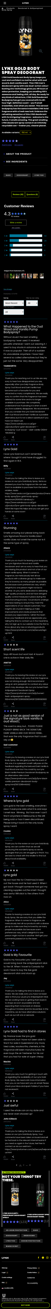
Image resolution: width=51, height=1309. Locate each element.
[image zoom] (40, 51)
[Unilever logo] (4, 1296)
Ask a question (16, 227)
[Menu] (5, 3)
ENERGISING (29, 1236)
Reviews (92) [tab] (18, 194)
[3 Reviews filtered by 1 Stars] (26, 255)
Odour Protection (30, 1241)
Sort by (6, 298)
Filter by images (9, 307)
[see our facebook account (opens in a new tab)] (38, 1258)
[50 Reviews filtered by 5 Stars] (26, 235)
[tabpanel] (25, 683)
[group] (6, 276)
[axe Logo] (25, 3)
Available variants (10, 132)
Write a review (16, 223)
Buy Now (25, 1305)
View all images (8, 289)
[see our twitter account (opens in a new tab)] (43, 1258)
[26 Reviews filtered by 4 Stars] (26, 240)
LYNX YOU (39, 175)
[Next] (45, 1190)
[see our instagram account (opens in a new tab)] (47, 1258)
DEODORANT (22, 175)
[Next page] (34, 1165)
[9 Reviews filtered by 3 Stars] (26, 245)
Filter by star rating (32, 298)
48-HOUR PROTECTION (16, 1230)
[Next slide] (42, 273)
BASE (8, 175)
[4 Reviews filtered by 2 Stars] (26, 250)
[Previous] (6, 1190)
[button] (22, 280)
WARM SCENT (12, 1246)
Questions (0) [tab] (32, 194)
